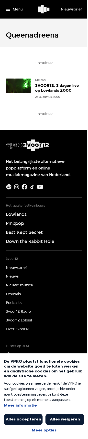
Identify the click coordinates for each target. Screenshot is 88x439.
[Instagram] (17, 187)
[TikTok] (32, 187)
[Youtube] (40, 187)
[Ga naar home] (44, 9)
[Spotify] (9, 187)
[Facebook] (24, 187)
